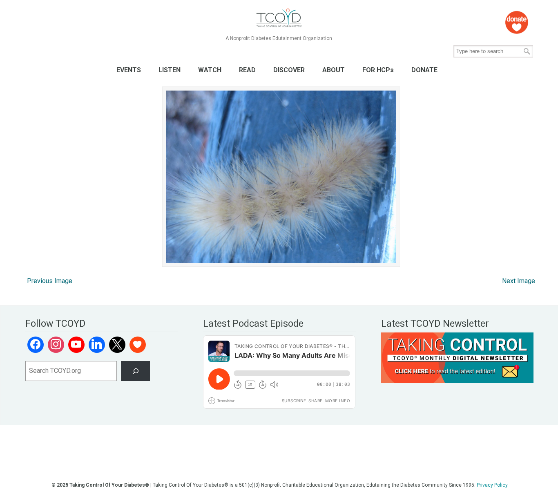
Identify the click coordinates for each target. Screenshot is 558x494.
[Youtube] (76, 344)
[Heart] (137, 344)
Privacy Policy (492, 485)
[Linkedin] (97, 344)
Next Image (518, 281)
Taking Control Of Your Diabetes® (278, 18)
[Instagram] (56, 344)
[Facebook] (35, 344)
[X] (117, 344)
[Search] (135, 371)
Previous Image (49, 281)
